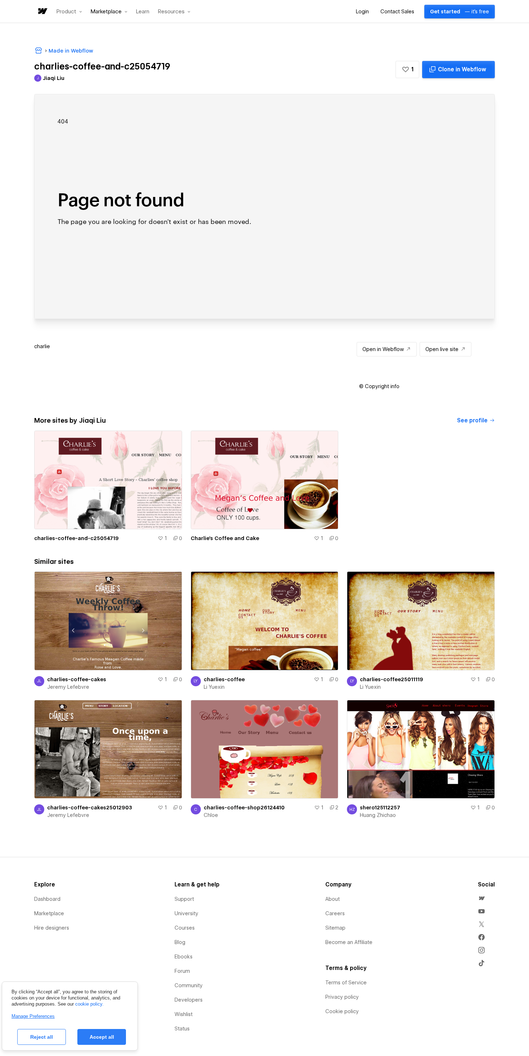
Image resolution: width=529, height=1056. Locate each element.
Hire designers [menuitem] (51, 928)
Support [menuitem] (184, 899)
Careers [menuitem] (335, 913)
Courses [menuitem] (185, 928)
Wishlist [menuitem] (184, 1014)
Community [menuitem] (189, 985)
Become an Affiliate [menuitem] (348, 942)
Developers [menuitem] (189, 1000)
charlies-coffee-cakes (76, 679)
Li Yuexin (214, 687)
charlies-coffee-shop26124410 (244, 807)
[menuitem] (481, 898)
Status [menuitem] (182, 1029)
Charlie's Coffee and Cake (225, 538)
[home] (42, 11)
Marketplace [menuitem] (49, 913)
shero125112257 (380, 807)
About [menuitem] (332, 899)
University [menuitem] (186, 913)
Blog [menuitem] (180, 942)
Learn (142, 12)
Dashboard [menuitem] (47, 899)
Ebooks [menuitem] (184, 957)
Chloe (211, 815)
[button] (69, 11)
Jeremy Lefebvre (68, 687)
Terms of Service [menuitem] (346, 982)
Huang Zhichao (378, 815)
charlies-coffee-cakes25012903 (89, 807)
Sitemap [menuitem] (335, 928)
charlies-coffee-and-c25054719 (76, 538)
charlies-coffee (224, 679)
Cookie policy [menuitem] (342, 1011)
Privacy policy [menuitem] (342, 997)
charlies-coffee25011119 (391, 679)
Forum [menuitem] (182, 971)
